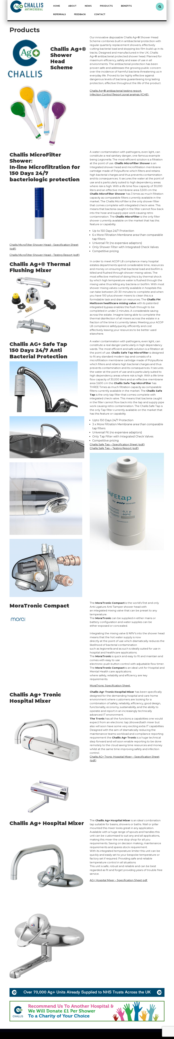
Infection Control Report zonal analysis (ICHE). (119, 94)
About (72, 6)
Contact (99, 14)
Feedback (80, 14)
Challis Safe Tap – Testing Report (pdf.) (114, 448)
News (88, 6)
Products (106, 6)
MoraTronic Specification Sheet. (110, 685)
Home (56, 6)
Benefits (126, 6)
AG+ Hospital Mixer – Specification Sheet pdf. (118, 880)
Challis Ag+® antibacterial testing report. (116, 90)
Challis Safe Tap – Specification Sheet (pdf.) (117, 444)
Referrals (59, 14)
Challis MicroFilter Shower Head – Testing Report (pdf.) (45, 254)
